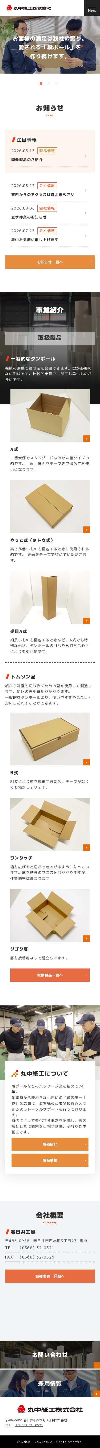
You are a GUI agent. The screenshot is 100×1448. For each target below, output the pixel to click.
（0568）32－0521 (29, 1425)
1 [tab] (41, 83)
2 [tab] (48, 83)
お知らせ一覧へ (50, 261)
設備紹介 (50, 1144)
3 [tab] (56, 83)
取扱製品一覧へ (50, 975)
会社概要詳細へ (50, 1276)
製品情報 (50, 1160)
